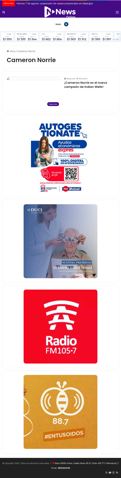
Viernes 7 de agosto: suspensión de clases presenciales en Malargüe (54, 3)
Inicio (12, 51)
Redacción (70, 78)
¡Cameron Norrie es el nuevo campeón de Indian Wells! (85, 85)
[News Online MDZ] (60, 12)
